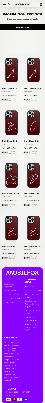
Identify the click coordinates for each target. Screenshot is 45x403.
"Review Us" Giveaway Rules (31, 319)
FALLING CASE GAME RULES (33, 312)
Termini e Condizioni (33, 290)
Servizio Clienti (9, 302)
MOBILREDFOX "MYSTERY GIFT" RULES (31, 327)
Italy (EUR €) (12, 389)
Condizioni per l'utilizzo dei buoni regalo (32, 304)
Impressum (29, 286)
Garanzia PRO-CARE (11, 294)
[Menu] (4, 4)
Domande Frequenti (12, 298)
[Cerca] (9, 4)
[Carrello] (41, 4)
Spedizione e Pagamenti (9, 285)
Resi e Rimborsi (10, 290)
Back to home (22, 27)
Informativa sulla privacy (31, 295)
